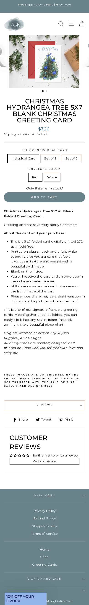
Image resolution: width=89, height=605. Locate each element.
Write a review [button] (44, 461)
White (52, 177)
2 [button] (47, 91)
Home (44, 549)
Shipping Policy (44, 526)
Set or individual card (44, 150)
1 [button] (43, 91)
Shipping (10, 134)
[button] (26, 599)
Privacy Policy (45, 511)
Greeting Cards (44, 564)
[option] (44, 4)
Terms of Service (44, 533)
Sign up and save (44, 578)
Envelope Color (44, 168)
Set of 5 (71, 158)
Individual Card (23, 158)
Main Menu (44, 495)
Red (35, 177)
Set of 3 (50, 158)
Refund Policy (44, 518)
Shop (44, 557)
